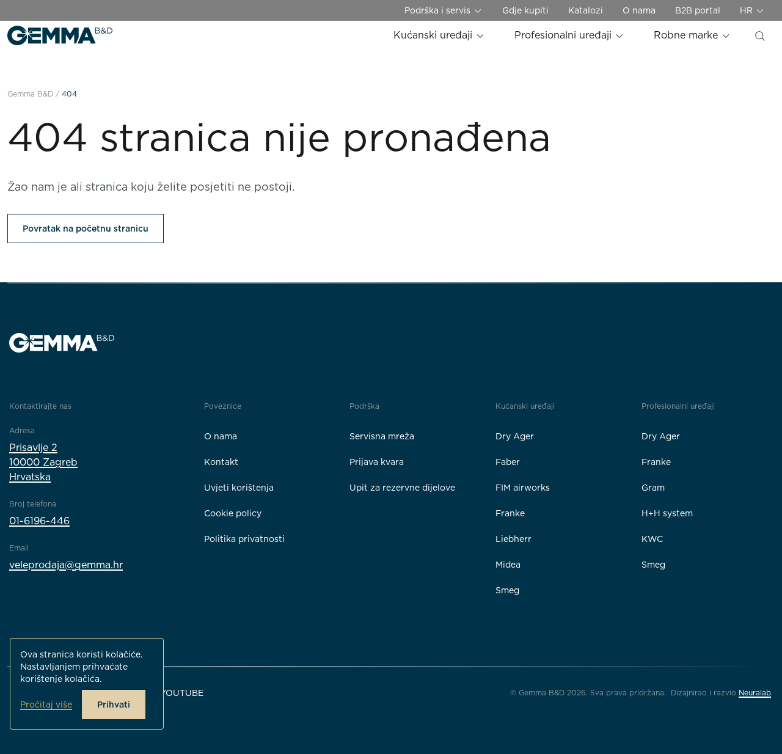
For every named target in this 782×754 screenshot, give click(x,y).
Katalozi (585, 10)
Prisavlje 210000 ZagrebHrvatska (43, 462)
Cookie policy (232, 513)
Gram (653, 487)
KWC (652, 539)
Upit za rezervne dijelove (402, 487)
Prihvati (113, 704)
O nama (639, 10)
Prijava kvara (376, 462)
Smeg (507, 590)
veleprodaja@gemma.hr (66, 565)
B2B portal (697, 10)
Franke (510, 513)
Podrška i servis (438, 10)
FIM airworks (522, 487)
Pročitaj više (46, 704)
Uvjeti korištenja (239, 487)
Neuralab (755, 692)
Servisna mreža (381, 436)
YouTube (181, 693)
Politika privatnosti (244, 539)
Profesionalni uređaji (564, 35)
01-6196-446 (39, 521)
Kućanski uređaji (434, 35)
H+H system (667, 513)
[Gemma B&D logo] (59, 35)
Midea (508, 564)
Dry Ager (514, 436)
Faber (507, 462)
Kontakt (221, 462)
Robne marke (687, 35)
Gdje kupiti (525, 10)
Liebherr (513, 539)
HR (747, 10)
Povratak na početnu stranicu (85, 228)
